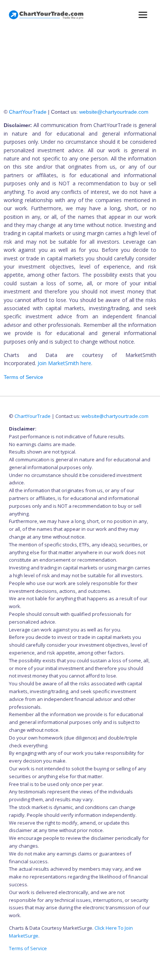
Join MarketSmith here (64, 363)
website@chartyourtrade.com (113, 112)
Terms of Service (23, 377)
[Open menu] (142, 14)
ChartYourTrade (28, 112)
